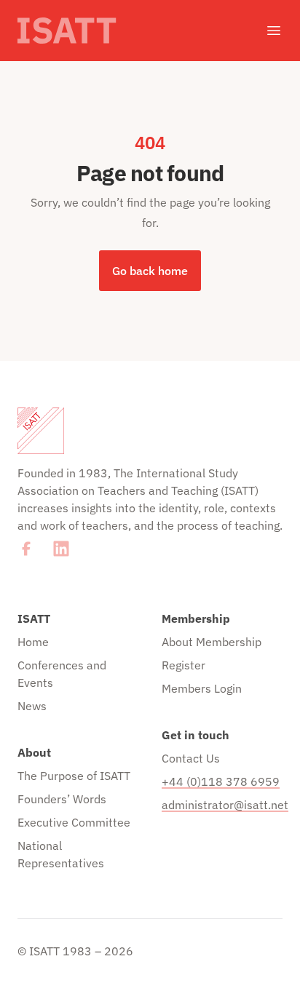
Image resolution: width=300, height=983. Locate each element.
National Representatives (60, 854)
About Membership (211, 641)
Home (33, 641)
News (32, 706)
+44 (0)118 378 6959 (221, 781)
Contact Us (191, 758)
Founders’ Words (61, 799)
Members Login (202, 688)
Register (183, 665)
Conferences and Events (61, 674)
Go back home (150, 270)
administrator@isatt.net (222, 804)
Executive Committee (73, 822)
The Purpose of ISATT (73, 775)
